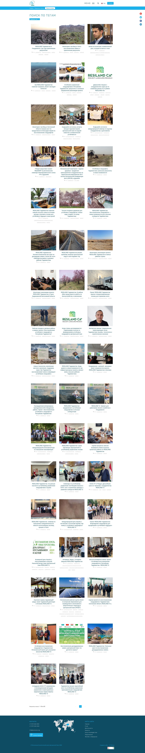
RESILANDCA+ (41, 54)
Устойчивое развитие (79, 613)
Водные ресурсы (76, 138)
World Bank (79, 92)
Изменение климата (46, 52)
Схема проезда (37, 735)
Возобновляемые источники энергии (74, 615)
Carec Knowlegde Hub (91, 732)
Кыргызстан (108, 92)
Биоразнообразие (46, 605)
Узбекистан (95, 92)
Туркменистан (48, 569)
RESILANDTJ (46, 54)
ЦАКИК (69, 569)
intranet (110, 3)
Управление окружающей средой (67, 613)
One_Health (76, 180)
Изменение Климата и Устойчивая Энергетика (100, 52)
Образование (48, 176)
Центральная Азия (70, 136)
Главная (31, 8)
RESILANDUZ (107, 94)
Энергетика (63, 615)
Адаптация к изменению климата (76, 567)
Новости (87, 730)
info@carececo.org (34, 730)
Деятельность (89, 728)
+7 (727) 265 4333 (34, 724)
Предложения (89, 734)
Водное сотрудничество (104, 134)
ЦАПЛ (100, 489)
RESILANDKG (100, 96)
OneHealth (109, 489)
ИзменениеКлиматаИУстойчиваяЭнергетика (43, 220)
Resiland (53, 52)
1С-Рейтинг (111, 745)
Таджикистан (33, 19)
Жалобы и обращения (91, 736)
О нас (86, 726)
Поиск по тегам (50, 8)
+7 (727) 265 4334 (34, 726)
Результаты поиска (39, 8)
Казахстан (47, 567)
